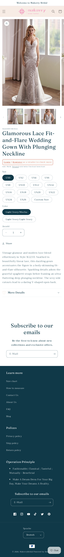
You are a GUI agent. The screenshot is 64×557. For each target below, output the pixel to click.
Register (17, 162)
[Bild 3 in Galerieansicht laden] (48, 116)
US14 (51, 185)
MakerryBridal (26, 551)
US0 (8, 178)
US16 (9, 192)
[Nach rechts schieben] (60, 117)
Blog (8, 416)
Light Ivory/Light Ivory (19, 219)
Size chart (11, 381)
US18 (23, 192)
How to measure (15, 388)
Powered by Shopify (43, 551)
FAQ (8, 409)
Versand (15, 166)
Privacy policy (14, 436)
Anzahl (5, 226)
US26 (23, 199)
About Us (11, 402)
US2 (21, 178)
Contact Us (12, 395)
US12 (36, 185)
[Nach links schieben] (3, 117)
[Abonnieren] (54, 354)
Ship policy (12, 443)
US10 (22, 185)
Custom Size (41, 199)
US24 (9, 199)
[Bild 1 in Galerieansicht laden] (15, 116)
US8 (8, 185)
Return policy (13, 450)
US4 (34, 178)
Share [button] (9, 243)
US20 (37, 192)
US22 (52, 192)
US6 (47, 178)
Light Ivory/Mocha (16, 212)
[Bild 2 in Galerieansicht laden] (32, 116)
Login (7, 162)
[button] (3, 11)
